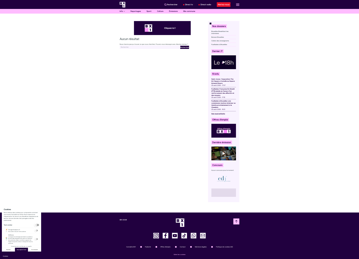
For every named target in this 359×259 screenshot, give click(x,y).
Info (121, 11)
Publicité (148, 247)
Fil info (215, 74)
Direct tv (189, 4)
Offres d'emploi (165, 247)
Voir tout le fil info (218, 114)
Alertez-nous (224, 4)
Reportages (136, 11)
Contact (183, 247)
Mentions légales (201, 247)
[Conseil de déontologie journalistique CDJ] (223, 179)
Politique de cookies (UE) (224, 247)
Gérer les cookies (179, 254)
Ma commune (189, 11)
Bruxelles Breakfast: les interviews (219, 32)
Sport (148, 11)
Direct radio (206, 4)
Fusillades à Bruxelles (219, 44)
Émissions (173, 11)
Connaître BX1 (131, 247)
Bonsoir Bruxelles (217, 37)
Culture (160, 11)
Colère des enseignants (220, 41)
